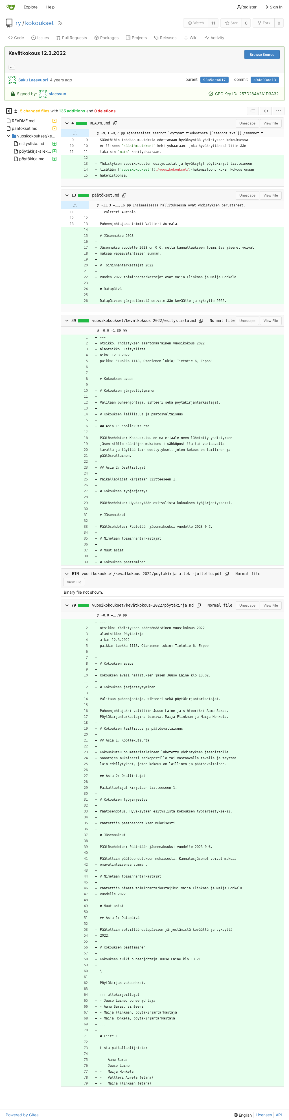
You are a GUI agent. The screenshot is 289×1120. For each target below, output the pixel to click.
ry (18, 23)
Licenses (264, 1114)
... (12, 66)
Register (249, 7)
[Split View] (266, 111)
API (279, 1114)
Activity (217, 37)
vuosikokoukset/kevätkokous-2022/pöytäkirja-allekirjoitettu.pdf (152, 573)
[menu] (278, 111)
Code (19, 37)
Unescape (247, 123)
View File (271, 123)
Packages (109, 37)
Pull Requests (74, 37)
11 (213, 23)
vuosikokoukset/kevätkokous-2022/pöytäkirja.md (143, 605)
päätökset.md (105, 195)
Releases (168, 37)
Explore (31, 7)
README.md (100, 123)
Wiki (193, 37)
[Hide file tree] (9, 111)
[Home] (11, 7)
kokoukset (39, 23)
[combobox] (253, 111)
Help (50, 7)
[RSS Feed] (60, 23)
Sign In (276, 7)
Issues (43, 37)
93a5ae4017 (214, 80)
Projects (139, 37)
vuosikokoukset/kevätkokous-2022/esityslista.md (144, 320)
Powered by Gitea (22, 1114)
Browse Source (262, 54)
